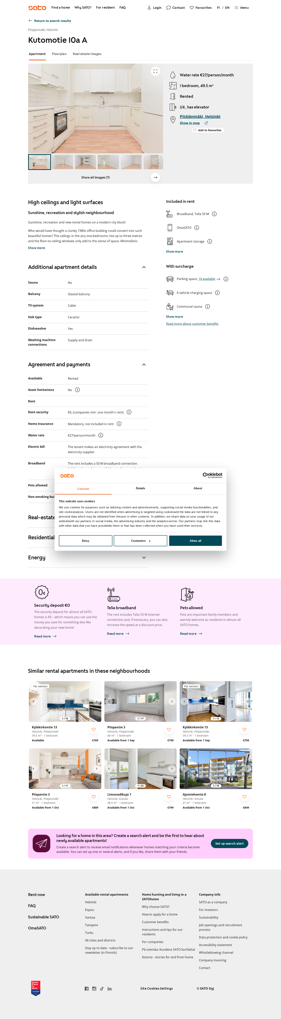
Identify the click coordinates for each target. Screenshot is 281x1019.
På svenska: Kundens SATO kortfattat (168, 949)
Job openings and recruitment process (220, 927)
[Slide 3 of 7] (85, 162)
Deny (85, 540)
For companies (152, 942)
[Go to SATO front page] (37, 8)
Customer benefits (155, 922)
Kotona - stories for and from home (167, 957)
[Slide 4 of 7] (108, 162)
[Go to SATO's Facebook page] (86, 988)
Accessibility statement (215, 945)
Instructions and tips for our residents (162, 932)
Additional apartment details (62, 267)
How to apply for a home (160, 914)
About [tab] (198, 488)
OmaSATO (37, 928)
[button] (214, 214)
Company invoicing (212, 960)
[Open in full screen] (155, 71)
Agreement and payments (59, 364)
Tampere (91, 925)
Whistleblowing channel (216, 952)
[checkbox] (93, 729)
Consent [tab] (83, 488)
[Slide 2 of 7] (62, 162)
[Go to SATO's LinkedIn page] (109, 988)
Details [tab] (140, 488)
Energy (36, 557)
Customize (138, 540)
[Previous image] (33, 701)
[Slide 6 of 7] (154, 162)
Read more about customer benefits (192, 324)
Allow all (195, 540)
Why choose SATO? (155, 907)
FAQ (32, 905)
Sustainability (208, 917)
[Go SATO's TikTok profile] (102, 988)
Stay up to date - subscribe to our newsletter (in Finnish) (109, 950)
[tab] (37, 54)
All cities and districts (100, 940)
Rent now (36, 894)
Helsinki (90, 902)
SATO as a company (213, 902)
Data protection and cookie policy (223, 937)
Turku (89, 933)
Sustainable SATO (43, 917)
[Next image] (155, 177)
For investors (208, 910)
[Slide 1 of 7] (39, 162)
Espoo (89, 910)
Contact (204, 968)
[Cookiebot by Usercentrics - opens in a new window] (205, 475)
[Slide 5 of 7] (131, 162)
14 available (206, 279)
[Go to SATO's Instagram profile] (94, 988)
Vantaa (90, 917)
